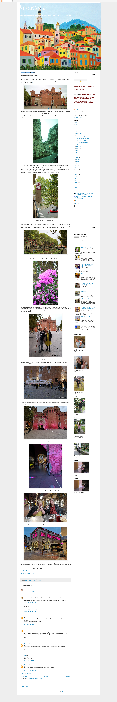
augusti (78, 148)
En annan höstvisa (78, 201)
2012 (76, 178)
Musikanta (26, 615)
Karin (25, 655)
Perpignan (63, 78)
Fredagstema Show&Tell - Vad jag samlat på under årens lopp (88, 284)
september (78, 146)
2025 (76, 124)
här (32, 82)
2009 (76, 184)
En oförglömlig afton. (79, 203)
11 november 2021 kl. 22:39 (30, 591)
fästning (26, 580)
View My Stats (25, 686)
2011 (76, 180)
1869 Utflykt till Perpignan (81, 140)
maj (77, 153)
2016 (76, 171)
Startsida (46, 676)
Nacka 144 (77, 206)
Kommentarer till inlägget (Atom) (35, 678)
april (77, 155)
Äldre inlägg (67, 676)
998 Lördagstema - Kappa (86, 247)
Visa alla (94, 208)
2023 (76, 127)
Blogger (63, 691)
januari (78, 161)
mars (77, 157)
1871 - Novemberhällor (81, 136)
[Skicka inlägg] (36, 579)
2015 (76, 172)
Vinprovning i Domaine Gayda (27, 573)
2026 (76, 122)
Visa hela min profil (78, 117)
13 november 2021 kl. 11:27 (30, 624)
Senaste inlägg (24, 676)
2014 (76, 174)
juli (77, 150)
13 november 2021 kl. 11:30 (30, 639)
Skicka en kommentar (26, 673)
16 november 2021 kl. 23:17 (30, 670)
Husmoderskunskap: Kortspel (81, 194)
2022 (76, 129)
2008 (76, 185)
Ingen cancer (83, 291)
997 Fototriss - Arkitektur (86, 316)
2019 (76, 165)
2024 (76, 126)
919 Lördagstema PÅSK (86, 298)
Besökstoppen (77, 241)
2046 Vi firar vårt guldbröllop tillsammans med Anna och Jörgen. (87, 265)
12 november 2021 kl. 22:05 (30, 602)
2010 (76, 182)
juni (77, 152)
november (78, 135)
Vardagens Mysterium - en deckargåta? (84, 193)
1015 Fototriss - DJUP (85, 325)
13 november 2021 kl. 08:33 (30, 611)
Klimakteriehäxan (28, 588)
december (78, 133)
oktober (78, 144)
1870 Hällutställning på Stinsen (82, 138)
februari (78, 159)
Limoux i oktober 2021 (25, 570)
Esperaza (23, 571)
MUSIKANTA (33, 8)
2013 (76, 176)
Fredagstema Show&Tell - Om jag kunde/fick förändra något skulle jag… (88, 308)
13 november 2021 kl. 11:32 (30, 651)
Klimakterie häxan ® (79, 200)
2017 (76, 169)
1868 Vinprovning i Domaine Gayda (83, 142)
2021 (76, 131)
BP (24, 596)
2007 (76, 187)
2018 (76, 167)
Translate (84, 81)
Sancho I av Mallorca (37, 580)
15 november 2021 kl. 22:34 (30, 660)
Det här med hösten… (79, 198)
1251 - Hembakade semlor (86, 255)
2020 (76, 163)
